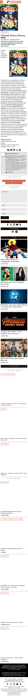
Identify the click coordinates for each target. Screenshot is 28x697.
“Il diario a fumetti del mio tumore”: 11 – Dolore (12, 549)
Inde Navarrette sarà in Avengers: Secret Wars (12, 283)
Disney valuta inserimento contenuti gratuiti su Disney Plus (14, 439)
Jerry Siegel (7, 181)
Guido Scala (17, 183)
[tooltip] (8, 150)
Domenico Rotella (6, 624)
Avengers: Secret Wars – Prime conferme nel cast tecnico (11, 332)
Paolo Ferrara (5, 515)
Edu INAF (19, 159)
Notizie (3, 409)
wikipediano (15, 170)
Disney (8, 183)
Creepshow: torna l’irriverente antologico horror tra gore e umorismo (13, 586)
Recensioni (4, 32)
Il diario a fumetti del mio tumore (11, 519)
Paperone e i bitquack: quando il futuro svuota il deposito (14, 474)
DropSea (20, 164)
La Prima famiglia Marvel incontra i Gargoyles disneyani (11, 512)
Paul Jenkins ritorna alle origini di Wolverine (12, 359)
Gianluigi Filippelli (15, 39)
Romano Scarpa (19, 181)
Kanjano (4, 552)
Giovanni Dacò (5, 661)
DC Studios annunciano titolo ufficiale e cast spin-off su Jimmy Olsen (14, 306)
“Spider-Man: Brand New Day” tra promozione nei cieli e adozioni (13, 404)
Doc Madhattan (8, 165)
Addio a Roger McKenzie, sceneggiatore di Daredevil (10, 260)
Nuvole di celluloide (8, 374)
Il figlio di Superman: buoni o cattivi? (12, 622)
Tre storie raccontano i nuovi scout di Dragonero (12, 658)
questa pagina (24, 673)
